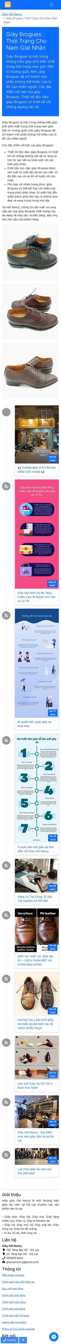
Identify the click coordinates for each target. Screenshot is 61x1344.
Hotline (11, 1340)
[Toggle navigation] (51, 4)
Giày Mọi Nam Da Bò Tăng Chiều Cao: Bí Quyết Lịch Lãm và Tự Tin (37, 597)
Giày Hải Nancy (12, 14)
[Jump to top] (23, 1340)
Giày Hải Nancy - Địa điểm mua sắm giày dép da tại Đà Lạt (36, 1136)
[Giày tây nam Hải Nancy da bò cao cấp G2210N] (30, 311)
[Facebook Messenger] (53, 1336)
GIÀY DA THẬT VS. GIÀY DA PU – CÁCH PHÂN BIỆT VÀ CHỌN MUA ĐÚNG (35, 960)
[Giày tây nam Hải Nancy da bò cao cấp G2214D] (30, 252)
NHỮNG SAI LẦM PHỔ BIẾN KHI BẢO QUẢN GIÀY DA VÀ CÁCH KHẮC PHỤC (36, 1024)
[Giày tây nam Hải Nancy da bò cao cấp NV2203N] (30, 370)
